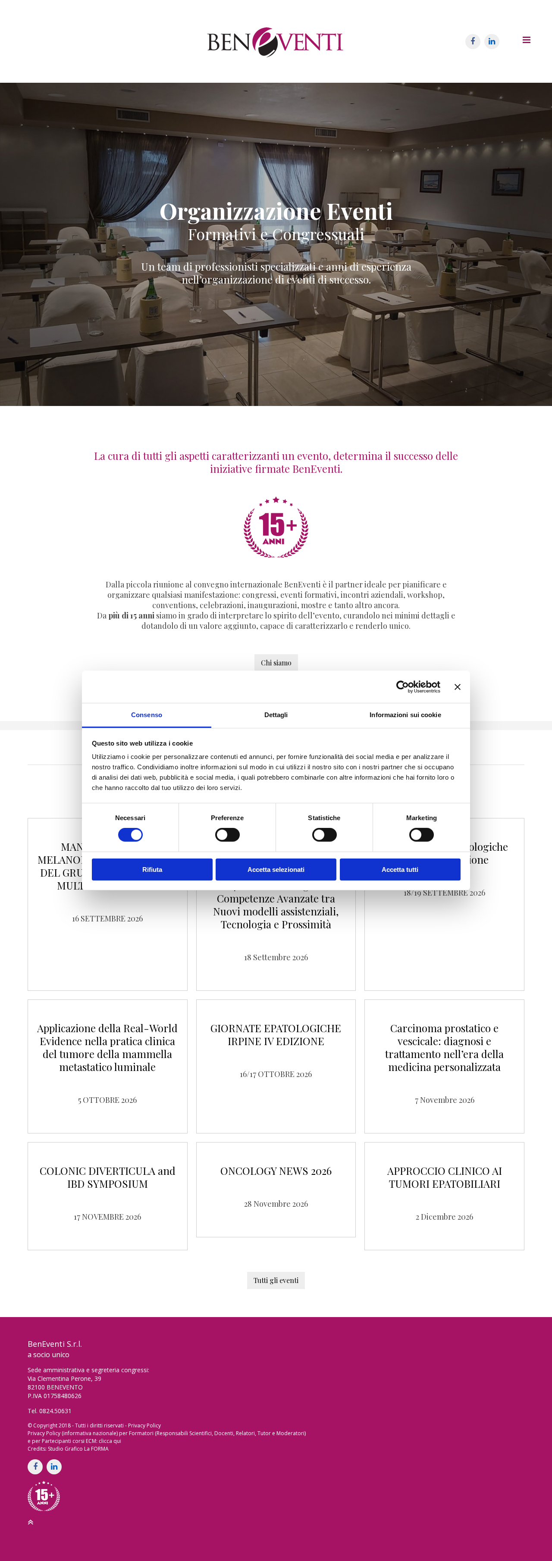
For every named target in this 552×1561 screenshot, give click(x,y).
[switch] (227, 835)
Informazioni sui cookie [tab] (405, 714)
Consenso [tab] (146, 714)
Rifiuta (152, 869)
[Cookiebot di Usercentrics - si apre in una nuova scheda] (402, 686)
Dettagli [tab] (276, 714)
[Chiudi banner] (458, 687)
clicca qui (110, 1441)
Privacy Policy (144, 1425)
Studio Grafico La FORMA (78, 1448)
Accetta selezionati (276, 869)
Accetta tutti (400, 869)
